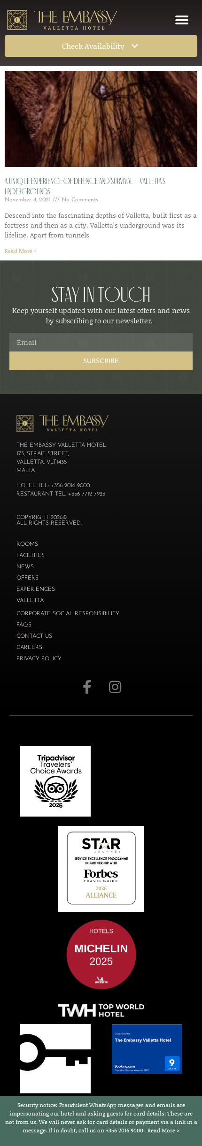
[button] (181, 20)
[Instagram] (115, 687)
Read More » (21, 251)
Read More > (164, 1130)
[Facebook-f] (87, 687)
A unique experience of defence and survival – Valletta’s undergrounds (85, 186)
